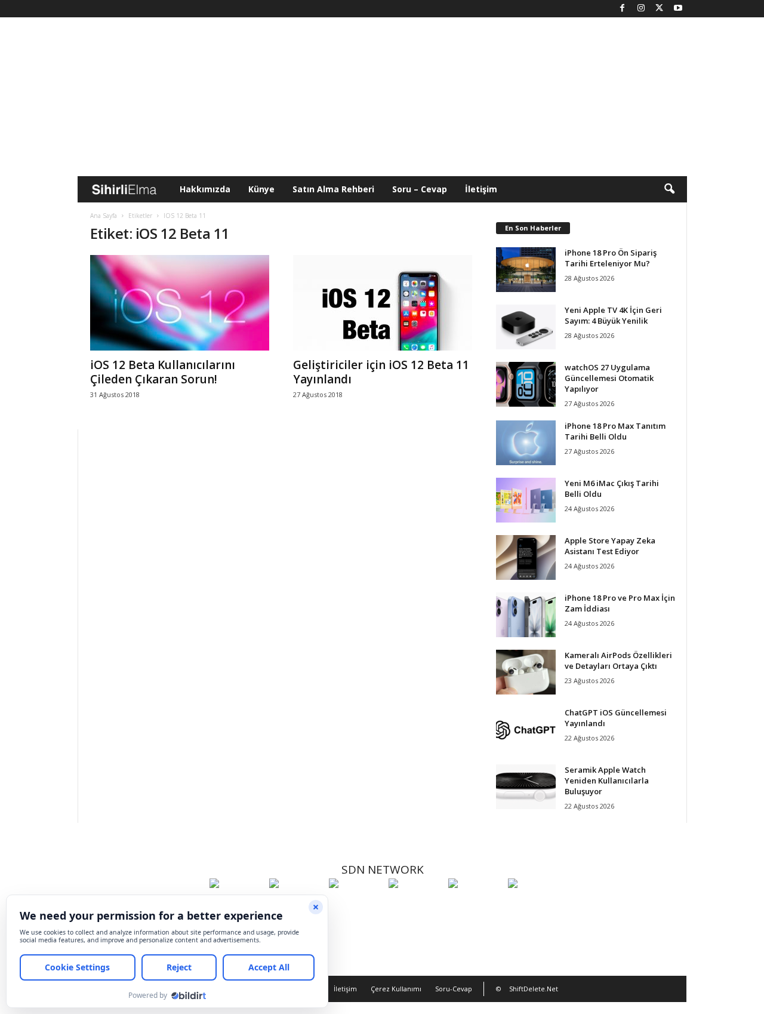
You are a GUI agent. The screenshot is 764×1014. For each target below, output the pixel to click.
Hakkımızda (205, 189)
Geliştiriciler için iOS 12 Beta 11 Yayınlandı (381, 372)
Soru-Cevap (453, 988)
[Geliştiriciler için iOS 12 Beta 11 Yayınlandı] (382, 303)
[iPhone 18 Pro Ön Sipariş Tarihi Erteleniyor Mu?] (526, 269)
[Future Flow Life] (535, 905)
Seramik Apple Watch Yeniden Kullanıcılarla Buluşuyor (607, 780)
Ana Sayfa (103, 215)
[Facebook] (622, 8)
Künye (261, 189)
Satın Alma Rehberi (333, 189)
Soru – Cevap (419, 189)
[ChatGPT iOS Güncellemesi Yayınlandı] (526, 729)
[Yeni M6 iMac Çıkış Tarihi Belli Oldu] (526, 500)
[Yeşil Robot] (356, 905)
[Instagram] (641, 8)
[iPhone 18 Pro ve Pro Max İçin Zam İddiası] (526, 614)
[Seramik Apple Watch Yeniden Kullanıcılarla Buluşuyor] (526, 786)
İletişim (481, 189)
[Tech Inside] (415, 905)
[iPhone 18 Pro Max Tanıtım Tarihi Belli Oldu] (526, 442)
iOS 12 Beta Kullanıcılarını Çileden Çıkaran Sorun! (162, 372)
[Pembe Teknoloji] (475, 905)
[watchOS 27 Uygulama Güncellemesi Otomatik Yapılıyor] (526, 384)
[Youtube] (678, 8)
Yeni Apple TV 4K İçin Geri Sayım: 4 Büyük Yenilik (613, 315)
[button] (669, 189)
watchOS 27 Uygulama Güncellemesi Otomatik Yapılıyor (609, 378)
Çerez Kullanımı (396, 988)
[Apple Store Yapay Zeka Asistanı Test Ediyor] (526, 557)
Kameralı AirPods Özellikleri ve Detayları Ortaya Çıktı (618, 660)
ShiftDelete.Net (533, 988)
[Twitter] (659, 8)
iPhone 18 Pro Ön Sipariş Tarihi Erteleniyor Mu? (611, 258)
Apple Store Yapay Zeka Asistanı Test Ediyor (610, 546)
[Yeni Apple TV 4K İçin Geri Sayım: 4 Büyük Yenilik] (526, 327)
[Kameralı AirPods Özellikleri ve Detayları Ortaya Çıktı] (526, 672)
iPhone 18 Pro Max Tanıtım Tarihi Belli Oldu (615, 431)
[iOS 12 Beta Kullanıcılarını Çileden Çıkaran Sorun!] (179, 303)
